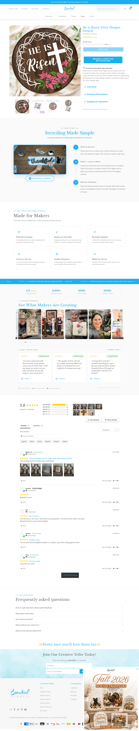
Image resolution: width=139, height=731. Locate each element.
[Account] (125, 8)
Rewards (34, 9)
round (47, 441)
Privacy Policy (45, 703)
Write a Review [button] (112, 420)
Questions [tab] (36, 426)
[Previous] (11, 60)
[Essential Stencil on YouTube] (25, 709)
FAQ (41, 688)
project (56, 441)
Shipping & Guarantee (97, 102)
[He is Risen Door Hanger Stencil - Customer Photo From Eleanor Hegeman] (76, 406)
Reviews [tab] (23, 426)
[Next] (79, 60)
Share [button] (24, 480)
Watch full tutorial (41, 178)
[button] (114, 480)
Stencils (48, 16)
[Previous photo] (114, 342)
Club (92, 16)
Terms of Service (46, 707)
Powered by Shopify (59, 718)
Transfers (63, 16)
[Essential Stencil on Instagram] (18, 709)
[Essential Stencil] (69, 8)
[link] (111, 699)
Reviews (24, 9)
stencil (24, 441)
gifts (32, 441)
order (65, 441)
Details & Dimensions (97, 94)
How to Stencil (45, 699)
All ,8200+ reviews (113, 349)
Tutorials (46, 9)
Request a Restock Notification (103, 60)
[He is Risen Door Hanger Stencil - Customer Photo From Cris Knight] (83, 412)
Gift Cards (43, 711)
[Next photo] (119, 342)
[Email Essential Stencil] (11, 709)
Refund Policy (45, 695)
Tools (73, 16)
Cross (40, 441)
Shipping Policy (45, 692)
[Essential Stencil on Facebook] (14, 709)
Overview (91, 87)
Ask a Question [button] (94, 420)
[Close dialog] (137, 669)
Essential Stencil (20, 718)
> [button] (70, 575)
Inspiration (13, 9)
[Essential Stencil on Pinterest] (21, 709)
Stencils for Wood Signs (99, 109)
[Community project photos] (69, 327)
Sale (83, 16)
